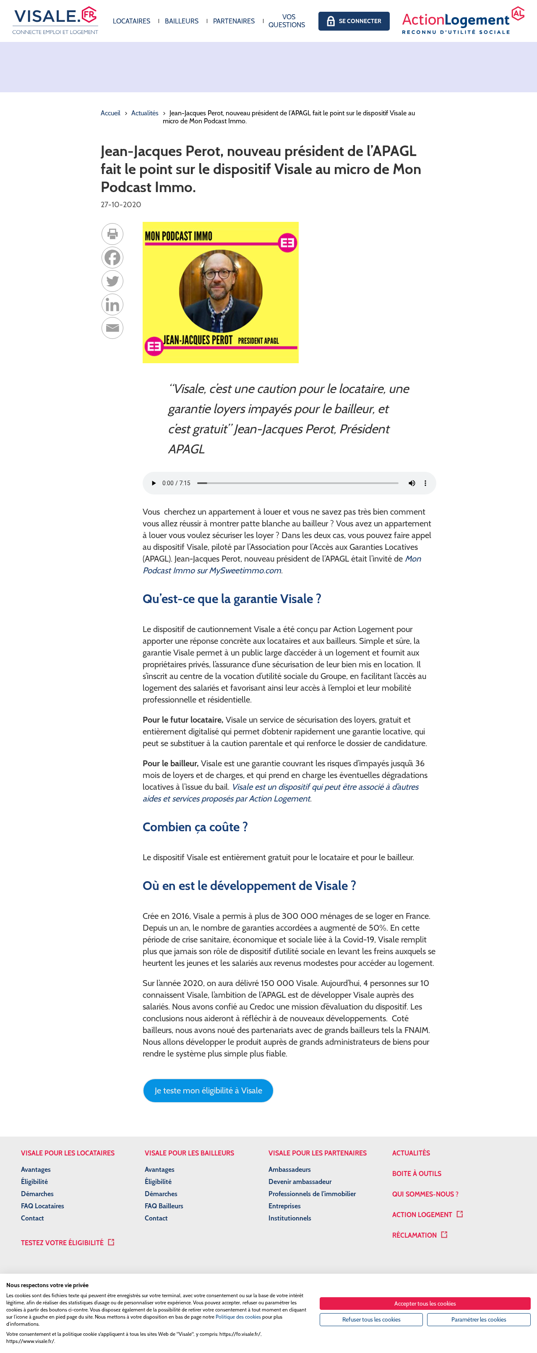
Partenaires (234, 21)
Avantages (36, 1169)
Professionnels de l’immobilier (312, 1194)
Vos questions (286, 21)
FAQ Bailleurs (164, 1206)
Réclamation (414, 1235)
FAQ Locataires (42, 1206)
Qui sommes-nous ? (425, 1194)
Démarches (37, 1194)
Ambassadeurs (289, 1169)
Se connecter (360, 21)
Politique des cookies (238, 1317)
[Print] (112, 234)
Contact (32, 1218)
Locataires (131, 21)
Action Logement (422, 1215)
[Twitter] (112, 281)
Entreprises (284, 1206)
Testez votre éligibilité (62, 1243)
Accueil (110, 113)
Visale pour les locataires (68, 1153)
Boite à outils (416, 1174)
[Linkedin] (112, 304)
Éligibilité (34, 1182)
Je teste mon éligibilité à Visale (208, 1090)
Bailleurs (181, 21)
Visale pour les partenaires (317, 1153)
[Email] (112, 328)
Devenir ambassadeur (299, 1182)
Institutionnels (289, 1218)
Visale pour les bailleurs (189, 1153)
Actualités (145, 113)
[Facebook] (112, 257)
